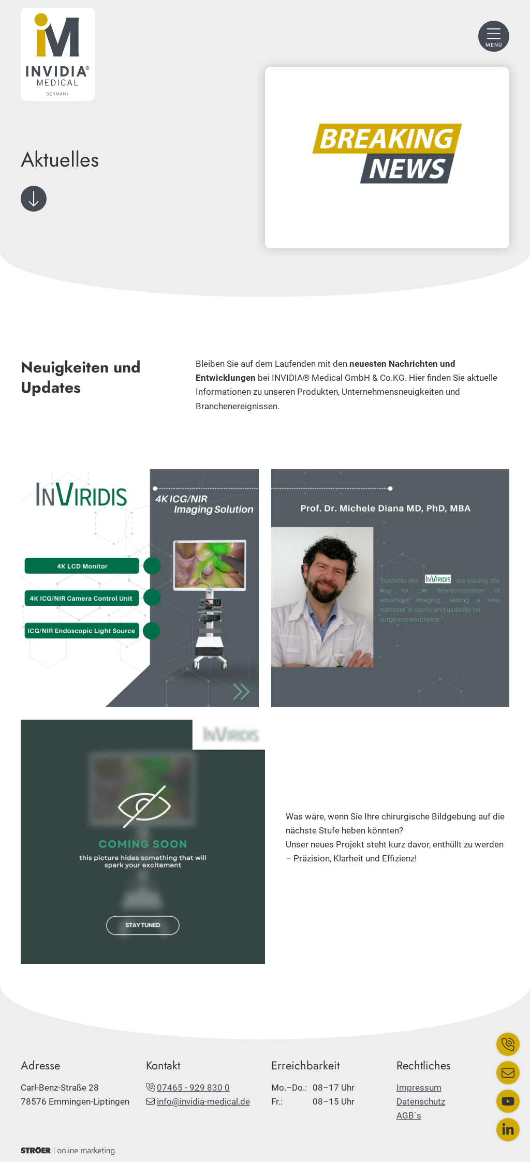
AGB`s (408, 1115)
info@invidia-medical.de (203, 1101)
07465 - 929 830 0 (193, 1087)
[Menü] (493, 36)
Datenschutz (420, 1101)
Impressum (418, 1087)
